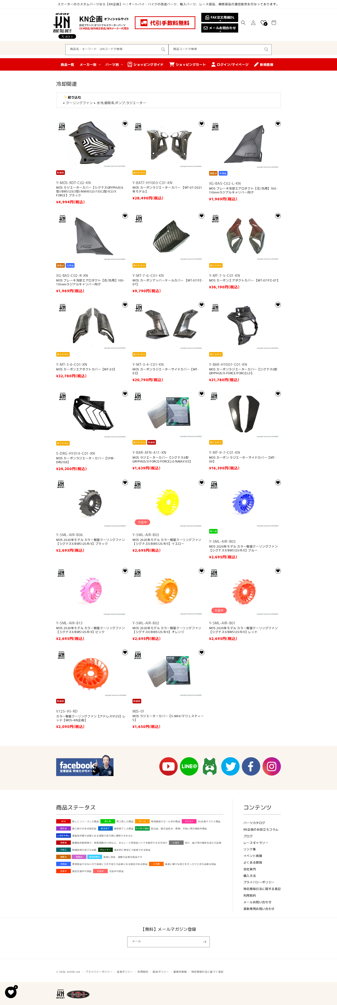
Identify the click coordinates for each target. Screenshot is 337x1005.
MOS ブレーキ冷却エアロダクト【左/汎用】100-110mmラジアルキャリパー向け (243, 190)
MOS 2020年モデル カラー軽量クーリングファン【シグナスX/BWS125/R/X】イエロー (167, 542)
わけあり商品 (142, 828)
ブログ (248, 836)
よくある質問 (252, 862)
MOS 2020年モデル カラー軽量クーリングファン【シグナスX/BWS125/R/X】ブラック (90, 542)
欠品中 (100, 871)
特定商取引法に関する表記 (262, 889)
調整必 (63, 856)
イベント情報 (252, 856)
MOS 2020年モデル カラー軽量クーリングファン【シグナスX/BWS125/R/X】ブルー (243, 548)
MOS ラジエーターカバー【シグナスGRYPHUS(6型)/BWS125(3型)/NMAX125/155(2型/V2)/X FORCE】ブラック (89, 191)
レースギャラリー (255, 842)
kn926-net (73, 971)
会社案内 (249, 869)
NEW (63, 821)
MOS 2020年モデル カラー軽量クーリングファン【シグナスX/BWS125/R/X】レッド (243, 630)
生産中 (63, 871)
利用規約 (249, 895)
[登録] (204, 941)
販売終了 (105, 828)
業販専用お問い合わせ (259, 908)
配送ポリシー (161, 971)
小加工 (176, 842)
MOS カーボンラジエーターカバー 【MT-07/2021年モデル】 (167, 189)
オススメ (189, 821)
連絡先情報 (180, 971)
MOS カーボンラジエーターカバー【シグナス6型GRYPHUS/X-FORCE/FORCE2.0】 (243, 371)
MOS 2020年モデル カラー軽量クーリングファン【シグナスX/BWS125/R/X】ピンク (90, 630)
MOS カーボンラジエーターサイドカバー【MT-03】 (165, 371)
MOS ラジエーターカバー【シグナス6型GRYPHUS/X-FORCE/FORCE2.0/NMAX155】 (162, 459)
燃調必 (79, 856)
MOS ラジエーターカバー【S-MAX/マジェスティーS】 (168, 718)
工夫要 (156, 863)
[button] (243, 23)
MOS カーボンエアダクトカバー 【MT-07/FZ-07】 (244, 280)
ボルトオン (105, 849)
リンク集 (249, 849)
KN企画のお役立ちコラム (261, 829)
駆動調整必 (94, 856)
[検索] (163, 49)
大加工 (63, 849)
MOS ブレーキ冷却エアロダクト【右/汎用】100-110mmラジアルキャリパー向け (90, 282)
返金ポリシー (125, 971)
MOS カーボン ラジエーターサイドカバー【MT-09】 (242, 459)
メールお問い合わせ (257, 902)
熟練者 (63, 842)
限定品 (63, 828)
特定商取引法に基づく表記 (207, 971)
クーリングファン (79, 102)
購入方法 (249, 875)
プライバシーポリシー (259, 882)
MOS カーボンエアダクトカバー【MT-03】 (86, 369)
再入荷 (108, 821)
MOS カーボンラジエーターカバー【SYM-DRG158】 (85, 460)
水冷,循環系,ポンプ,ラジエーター (121, 102)
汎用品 (63, 863)
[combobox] (117, 49)
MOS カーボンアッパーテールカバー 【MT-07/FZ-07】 (168, 282)
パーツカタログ (254, 823)
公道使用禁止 (63, 835)
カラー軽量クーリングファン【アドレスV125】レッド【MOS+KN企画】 (90, 718)
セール (142, 821)
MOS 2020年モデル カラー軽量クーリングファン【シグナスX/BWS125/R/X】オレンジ (167, 630)
